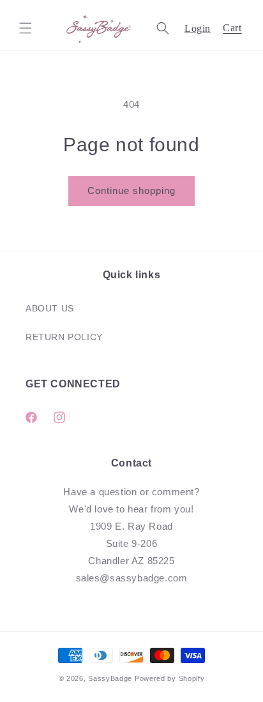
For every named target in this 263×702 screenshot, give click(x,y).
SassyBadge (110, 678)
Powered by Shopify (170, 678)
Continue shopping (131, 190)
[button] (25, 28)
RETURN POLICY (64, 337)
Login (197, 28)
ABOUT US (50, 308)
